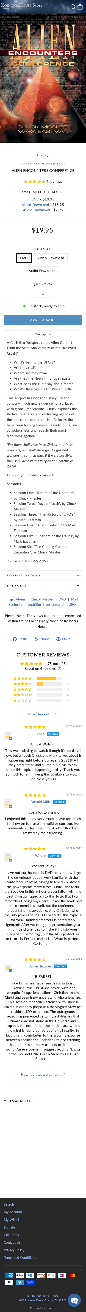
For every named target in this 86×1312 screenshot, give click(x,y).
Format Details (24, 575)
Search (9, 1204)
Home (41, 155)
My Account (13, 1212)
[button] (35, 181)
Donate (9, 1227)
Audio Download (36, 210)
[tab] (43, 334)
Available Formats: (43, 192)
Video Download (35, 205)
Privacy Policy (14, 1250)
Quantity (43, 284)
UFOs (73, 604)
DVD (35, 199)
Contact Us (12, 1242)
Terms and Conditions (20, 1257)
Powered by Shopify (43, 1308)
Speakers (17, 585)
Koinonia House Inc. (43, 163)
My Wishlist (13, 1220)
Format (43, 249)
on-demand (55, 604)
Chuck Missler (42, 599)
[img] (35, 727)
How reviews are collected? (43, 1074)
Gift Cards (11, 1235)
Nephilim (34, 604)
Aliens (21, 599)
